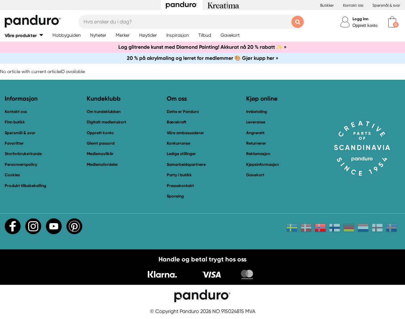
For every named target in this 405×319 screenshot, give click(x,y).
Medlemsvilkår (100, 153)
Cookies (12, 175)
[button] (24, 35)
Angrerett (255, 132)
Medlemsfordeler (102, 164)
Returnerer (256, 143)
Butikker (327, 5)
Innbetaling (256, 111)
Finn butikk (15, 122)
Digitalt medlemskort (106, 122)
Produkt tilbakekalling (25, 185)
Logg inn (360, 18)
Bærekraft (176, 122)
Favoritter (14, 143)
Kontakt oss (353, 5)
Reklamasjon (258, 153)
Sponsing (175, 196)
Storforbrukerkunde (23, 153)
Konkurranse (178, 143)
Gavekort (255, 174)
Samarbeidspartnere (186, 164)
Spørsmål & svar (386, 5)
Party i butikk (179, 174)
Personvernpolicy (21, 164)
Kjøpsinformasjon (262, 164)
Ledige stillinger (181, 153)
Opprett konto (364, 25)
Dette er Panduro (183, 111)
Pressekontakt (180, 185)
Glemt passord (101, 143)
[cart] (392, 22)
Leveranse (255, 122)
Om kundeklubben (104, 111)
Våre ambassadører (185, 132)
